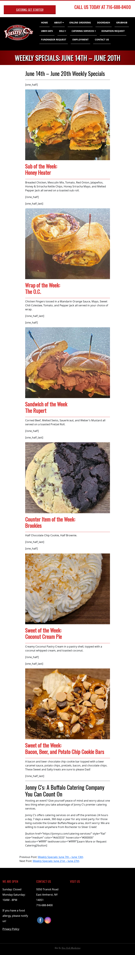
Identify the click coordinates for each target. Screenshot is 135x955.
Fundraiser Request (53, 39)
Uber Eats (47, 30)
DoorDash (103, 22)
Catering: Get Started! (29, 9)
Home (44, 22)
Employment (80, 39)
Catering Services (83, 30)
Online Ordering (80, 22)
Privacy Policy (10, 929)
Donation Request (113, 30)
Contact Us (102, 39)
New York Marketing (71, 947)
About (58, 22)
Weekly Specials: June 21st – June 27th (56, 861)
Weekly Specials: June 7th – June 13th (60, 857)
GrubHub (121, 22)
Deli (61, 30)
